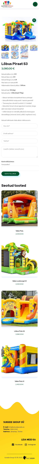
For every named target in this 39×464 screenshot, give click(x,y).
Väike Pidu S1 (19, 381)
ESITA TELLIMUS (10, 174)
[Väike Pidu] (19, 208)
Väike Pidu (19, 231)
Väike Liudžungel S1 (19, 281)
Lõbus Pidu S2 (19, 331)
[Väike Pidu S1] (19, 359)
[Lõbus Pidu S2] (19, 309)
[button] (34, 20)
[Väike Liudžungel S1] (19, 258)
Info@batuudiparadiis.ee (16, 427)
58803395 (14, 429)
